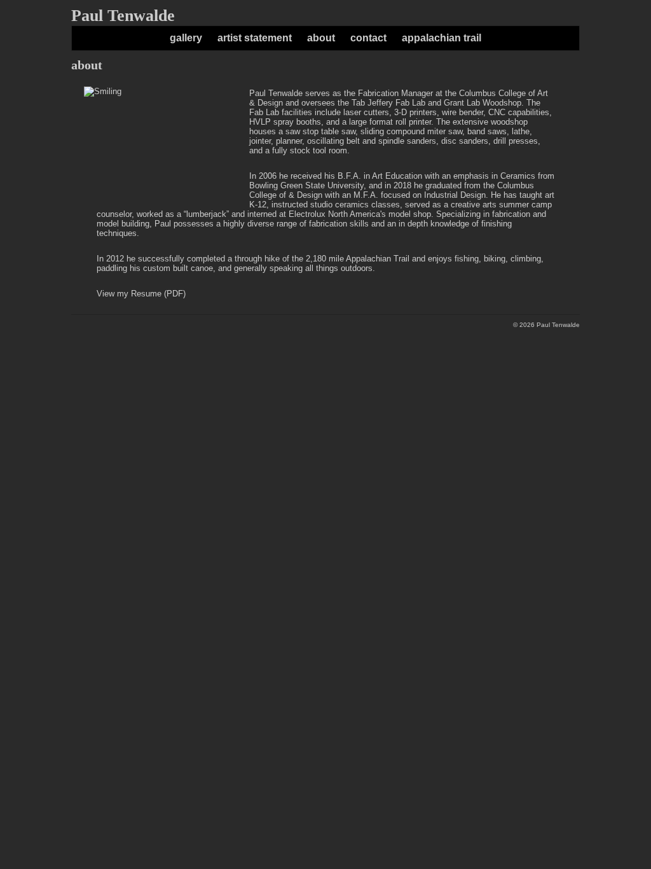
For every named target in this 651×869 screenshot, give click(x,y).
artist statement (254, 37)
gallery (186, 37)
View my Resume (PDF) (141, 293)
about (321, 37)
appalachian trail (441, 37)
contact (368, 37)
